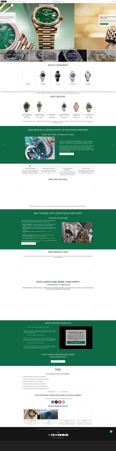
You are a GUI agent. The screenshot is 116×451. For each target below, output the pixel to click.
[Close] (73, 215)
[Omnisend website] (58, 235)
